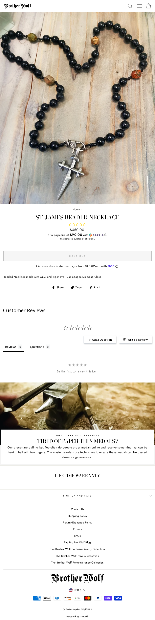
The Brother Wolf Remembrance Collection (77, 562)
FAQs (77, 536)
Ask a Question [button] (102, 339)
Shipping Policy (77, 516)
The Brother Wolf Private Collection (77, 556)
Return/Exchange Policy (77, 522)
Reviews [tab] (10, 347)
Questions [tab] (37, 347)
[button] (77, 235)
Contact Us (77, 509)
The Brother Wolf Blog (77, 542)
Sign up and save (77, 495)
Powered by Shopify (77, 616)
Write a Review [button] (138, 339)
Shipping (65, 238)
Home (76, 209)
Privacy (77, 529)
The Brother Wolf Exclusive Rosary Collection (77, 549)
